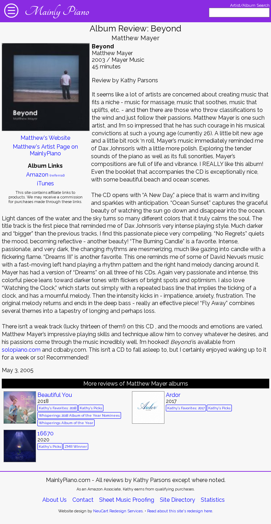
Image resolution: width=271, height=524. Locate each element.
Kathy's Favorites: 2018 (57, 408)
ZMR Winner (76, 446)
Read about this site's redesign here (179, 511)
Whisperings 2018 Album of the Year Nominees (79, 415)
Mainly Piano (57, 11)
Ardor (173, 395)
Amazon (45, 174)
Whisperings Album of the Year (66, 423)
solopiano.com (21, 349)
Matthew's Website (45, 138)
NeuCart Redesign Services (118, 511)
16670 (45, 433)
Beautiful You (54, 395)
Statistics (213, 499)
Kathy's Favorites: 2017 (186, 408)
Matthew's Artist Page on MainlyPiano (45, 150)
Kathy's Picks (91, 408)
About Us (54, 499)
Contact (83, 499)
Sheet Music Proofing (126, 499)
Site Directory (177, 499)
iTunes (45, 183)
